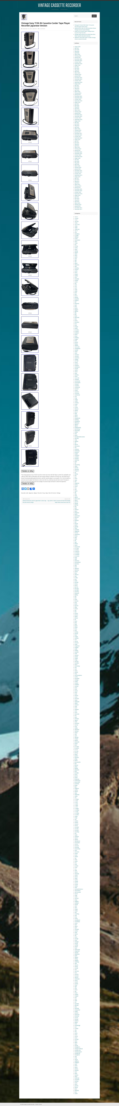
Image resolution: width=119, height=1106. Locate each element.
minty (76, 670)
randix (76, 796)
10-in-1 (76, 216)
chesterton (77, 367)
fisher (76, 478)
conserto (77, 391)
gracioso (77, 517)
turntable (77, 1003)
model (76, 681)
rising (76, 859)
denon (76, 416)
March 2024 (77, 91)
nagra (76, 700)
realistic (76, 821)
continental (77, 395)
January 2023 (78, 113)
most (76, 689)
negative (77, 709)
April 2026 (77, 52)
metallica (77, 663)
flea (75, 481)
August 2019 (77, 176)
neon (76, 711)
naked (76, 703)
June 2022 (77, 124)
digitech (76, 424)
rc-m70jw (77, 813)
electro (76, 444)
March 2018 (77, 203)
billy (75, 313)
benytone (77, 303)
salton (76, 872)
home (76, 545)
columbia (77, 379)
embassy (77, 449)
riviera (76, 861)
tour (76, 997)
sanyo (76, 878)
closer (76, 376)
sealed (76, 886)
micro (76, 664)
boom (76, 320)
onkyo (76, 732)
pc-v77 (76, 749)
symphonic (77, 954)
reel (75, 833)
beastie (76, 297)
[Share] (31, 489)
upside (76, 1022)
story (76, 940)
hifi (75, 540)
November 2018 (78, 190)
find (75, 475)
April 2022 (77, 127)
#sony (43, 493)
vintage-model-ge (79, 1048)
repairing (77, 836)
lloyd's (76, 625)
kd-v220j (77, 588)
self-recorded (78, 892)
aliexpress (77, 264)
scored (76, 884)
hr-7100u (77, 548)
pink (76, 763)
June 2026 (77, 49)
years (76, 1089)
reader (76, 816)
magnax (76, 647)
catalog (76, 359)
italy (76, 565)
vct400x (76, 1028)
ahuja (76, 255)
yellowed (77, 1090)
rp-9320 (76, 866)
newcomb (77, 714)
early (76, 440)
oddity (76, 728)
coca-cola (77, 378)
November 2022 (78, 116)
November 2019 (78, 172)
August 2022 (77, 121)
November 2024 (78, 79)
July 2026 (77, 48)
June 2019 (77, 179)
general (76, 501)
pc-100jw (77, 746)
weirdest (77, 1070)
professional (77, 780)
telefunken (77, 979)
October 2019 (78, 173)
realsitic (76, 822)
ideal (76, 559)
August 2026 (77, 46)
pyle (76, 787)
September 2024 (78, 82)
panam (76, 740)
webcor (76, 1068)
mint (76, 669)
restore (76, 844)
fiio (75, 472)
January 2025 (78, 76)
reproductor (77, 841)
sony (76, 917)
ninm (76, 717)
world (76, 1082)
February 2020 (78, 167)
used (76, 1023)
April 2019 (77, 183)
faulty (76, 466)
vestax (76, 1036)
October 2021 (78, 136)
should (76, 904)
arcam (76, 282)
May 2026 (77, 51)
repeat (76, 838)
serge (76, 895)
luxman (76, 633)
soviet (76, 923)
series (76, 896)
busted (76, 342)
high (76, 542)
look (76, 630)
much (76, 692)
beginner (77, 300)
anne (76, 277)
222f (76, 232)
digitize (76, 426)
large (76, 607)
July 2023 (77, 104)
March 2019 (77, 184)
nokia (76, 721)
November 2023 (78, 97)
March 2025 (77, 73)
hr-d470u (77, 550)
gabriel (76, 497)
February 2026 (78, 56)
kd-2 (76, 579)
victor (76, 1037)
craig (76, 398)
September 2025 (78, 63)
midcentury (77, 666)
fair (75, 463)
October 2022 (78, 117)
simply (76, 910)
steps (76, 932)
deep (76, 413)
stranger (77, 941)
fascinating (77, 464)
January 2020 (78, 169)
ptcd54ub (77, 783)
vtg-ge (76, 1059)
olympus (77, 731)
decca (76, 412)
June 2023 (77, 105)
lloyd (76, 624)
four (76, 488)
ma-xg (76, 641)
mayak (76, 658)
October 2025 (78, 62)
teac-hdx (77, 971)
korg (76, 602)
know (76, 599)
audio (76, 289)
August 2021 (77, 139)
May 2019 (77, 181)
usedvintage (77, 1025)
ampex (76, 274)
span (76, 924)
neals (76, 706)
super (76, 948)
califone (76, 345)
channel (76, 364)
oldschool (77, 729)
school (76, 883)
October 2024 (78, 80)
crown (76, 404)
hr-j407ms (77, 551)
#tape (47, 493)
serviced (76, 898)
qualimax (77, 788)
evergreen (77, 455)
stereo (76, 934)
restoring (77, 847)
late (75, 611)
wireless (76, 1075)
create (76, 401)
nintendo (77, 718)
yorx (76, 1092)
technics (76, 974)
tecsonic (77, 976)
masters (76, 655)
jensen (76, 571)
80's (76, 244)
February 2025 (78, 74)
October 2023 (78, 99)
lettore (76, 618)
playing (76, 768)
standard (77, 929)
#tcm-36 (50, 493)
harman (76, 532)
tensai (76, 980)
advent (76, 252)
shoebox (77, 903)
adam (76, 249)
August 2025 (77, 65)
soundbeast (77, 920)
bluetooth (77, 317)
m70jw (76, 636)
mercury (76, 661)
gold (76, 508)
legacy (76, 616)
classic (76, 371)
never (76, 712)
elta (75, 447)
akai (76, 260)
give (76, 506)
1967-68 (76, 221)
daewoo (76, 409)
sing (76, 912)
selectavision (78, 890)
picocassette (78, 762)
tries (76, 999)
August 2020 (77, 158)
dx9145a (77, 438)
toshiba (76, 994)
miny (76, 673)
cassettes (77, 357)
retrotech (77, 852)
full (75, 492)
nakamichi (77, 701)
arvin (76, 285)
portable (77, 773)
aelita (76, 254)
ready (76, 817)
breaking (77, 337)
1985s (76, 227)
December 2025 (78, 59)
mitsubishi (77, 678)
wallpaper (77, 1062)
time (76, 988)
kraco (76, 604)
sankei (76, 875)
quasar (76, 791)
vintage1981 (77, 1053)
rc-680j (76, 805)
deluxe (76, 415)
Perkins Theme (38, 1104)
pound (76, 776)
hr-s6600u (77, 554)
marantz (77, 652)
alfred (76, 263)
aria (75, 283)
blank (76, 316)
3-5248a (76, 235)
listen (76, 621)
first (76, 477)
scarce (76, 879)
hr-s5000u (77, 553)
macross (77, 642)
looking (76, 632)
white (76, 1073)
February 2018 (78, 204)
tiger (76, 986)
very (76, 1031)
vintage (76, 1045)
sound (76, 918)
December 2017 (78, 207)
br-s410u (77, 330)
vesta (76, 1034)
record (76, 825)
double (76, 432)
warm (76, 1065)
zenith (76, 1093)
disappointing (78, 427)
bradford (77, 333)
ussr (76, 1027)
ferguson (77, 470)
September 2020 (78, 156)
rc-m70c (76, 811)
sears (76, 887)
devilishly (77, 419)
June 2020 (77, 161)
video (76, 1041)
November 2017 (78, 209)
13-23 (76, 220)
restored (77, 845)
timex (76, 989)
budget (76, 339)
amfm (76, 271)
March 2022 (77, 128)
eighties (76, 441)
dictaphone (77, 421)
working (76, 1081)
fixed (76, 480)
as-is (76, 286)
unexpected (77, 1010)
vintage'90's (77, 1047)
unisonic (76, 1013)
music (76, 697)
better (76, 308)
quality (76, 790)
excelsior (77, 458)
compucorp (77, 387)
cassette (77, 356)
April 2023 (77, 108)
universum (77, 1014)
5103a (76, 238)
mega (76, 660)
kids (75, 596)
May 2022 (77, 125)
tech (76, 972)
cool (76, 396)
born (76, 323)
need (76, 707)
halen (76, 528)
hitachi (76, 543)
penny (76, 754)
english (76, 453)
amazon (76, 269)
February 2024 (78, 93)
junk (76, 576)
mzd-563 (77, 698)
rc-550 (76, 802)
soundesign (77, 921)
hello (76, 539)
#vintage (58, 493)
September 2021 (78, 138)
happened (77, 531)
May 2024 (77, 88)
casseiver (77, 354)
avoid (76, 291)
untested (77, 1016)
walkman (77, 1061)
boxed (76, 328)
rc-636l (76, 804)
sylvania (76, 952)
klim (76, 598)
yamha (76, 1087)
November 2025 (78, 60)
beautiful (77, 299)
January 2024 (78, 94)
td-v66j (76, 968)
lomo (76, 629)
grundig (76, 526)
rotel (76, 864)
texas (76, 985)
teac (76, 969)
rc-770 (76, 807)
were (76, 1072)
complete (77, 385)
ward (76, 1064)
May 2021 (77, 144)
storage (76, 938)
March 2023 (77, 110)
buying (76, 343)
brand (76, 334)
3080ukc (76, 237)
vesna (76, 1033)
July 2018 (77, 197)
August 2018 (77, 195)
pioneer (76, 765)
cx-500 (76, 407)
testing (76, 983)
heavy (76, 536)
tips (75, 991)
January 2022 (78, 131)
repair (76, 835)
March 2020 (77, 166)
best (76, 305)
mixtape (76, 680)
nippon (76, 720)
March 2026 (77, 54)
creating (76, 402)
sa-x (76, 869)
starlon (76, 931)
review (76, 853)
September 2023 (78, 100)
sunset (76, 946)
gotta (76, 514)
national (76, 704)
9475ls (76, 247)
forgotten (77, 483)
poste (76, 774)
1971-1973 (77, 224)
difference (77, 423)
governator (77, 515)
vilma (76, 1044)
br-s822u (77, 331)
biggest (76, 309)
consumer (77, 393)
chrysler (76, 368)
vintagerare (77, 1054)
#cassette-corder (24, 493)
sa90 (76, 870)
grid (75, 522)
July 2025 (77, 66)
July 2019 (77, 178)
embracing (77, 450)
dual (76, 433)
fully (76, 494)
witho (76, 1076)
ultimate (77, 1005)
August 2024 (77, 83)
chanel (76, 362)
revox (76, 855)
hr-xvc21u (77, 556)
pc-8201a (77, 748)
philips (76, 759)
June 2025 (77, 68)
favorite (76, 467)
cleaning (76, 374)
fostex (76, 484)
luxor (76, 635)
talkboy (76, 957)
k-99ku (76, 577)
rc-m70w (77, 814)
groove (76, 523)
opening (76, 737)
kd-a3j (76, 584)
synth (76, 955)
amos (76, 272)
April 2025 (77, 71)
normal (76, 725)
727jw (76, 243)
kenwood (77, 593)
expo (76, 461)
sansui (76, 876)
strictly (76, 943)
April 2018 (77, 201)
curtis (76, 405)
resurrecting (77, 848)
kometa (76, 601)
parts (76, 745)
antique (76, 280)
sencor (76, 893)
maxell (76, 656)
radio (76, 793)
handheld (77, 529)
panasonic (77, 742)
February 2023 (78, 111)
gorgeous (77, 512)
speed (76, 926)
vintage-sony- (78, 1050)
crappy (76, 399)
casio (76, 353)
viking (76, 1042)
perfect (76, 756)
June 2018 (77, 198)
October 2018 (78, 192)
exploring (77, 460)
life (75, 619)
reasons (76, 824)
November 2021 (78, 135)
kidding (76, 594)
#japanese (31, 493)
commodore (77, 382)
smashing (77, 913)
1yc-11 (76, 230)
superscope (77, 949)
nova (76, 726)
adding (76, 251)
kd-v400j (77, 590)
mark (76, 653)
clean (76, 373)
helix (76, 537)
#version (54, 493)
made (76, 644)
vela (76, 1030)
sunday (76, 945)
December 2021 (78, 133)
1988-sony (77, 229)
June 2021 (77, 142)
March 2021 (77, 147)
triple (76, 1000)
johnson (76, 574)
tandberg (77, 962)
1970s (76, 223)
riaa (75, 858)
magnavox (77, 646)
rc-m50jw (77, 810)
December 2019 (78, 170)
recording (77, 831)
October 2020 (78, 155)
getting (76, 505)
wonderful (77, 1079)
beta (76, 306)
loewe (76, 627)
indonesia (77, 560)
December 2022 (78, 114)
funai (76, 495)
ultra (76, 1006)
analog (76, 275)
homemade (77, 546)
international (77, 562)
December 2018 (78, 189)
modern (76, 683)
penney (76, 752)
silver (76, 907)
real (75, 819)
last (75, 610)
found (76, 486)
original (76, 738)
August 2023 (77, 102)
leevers (76, 615)
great (76, 519)
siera (76, 906)
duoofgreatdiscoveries (80, 436)
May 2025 (77, 70)
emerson (77, 452)
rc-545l (76, 800)
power (76, 777)
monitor (76, 686)
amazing (77, 268)
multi (76, 694)
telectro (76, 977)
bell (75, 302)
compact (77, 384)
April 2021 (77, 145)
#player (35, 493)
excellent (77, 457)
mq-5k (76, 690)
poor (76, 771)
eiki (75, 443)
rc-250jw (77, 799)
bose (76, 325)
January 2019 (78, 187)
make (76, 649)
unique (76, 1011)
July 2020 (77, 159)
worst (76, 1084)
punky (76, 785)
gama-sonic (77, 498)
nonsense (77, 723)
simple (76, 909)
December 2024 (78, 77)
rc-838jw (77, 808)
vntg (76, 1058)
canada (76, 350)
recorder (77, 828)
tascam (76, 965)
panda (76, 743)
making (76, 650)
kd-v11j (76, 587)
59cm (76, 241)
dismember (77, 430)
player (76, 766)
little (76, 622)
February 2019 (78, 186)
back (76, 292)
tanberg (76, 960)
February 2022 (78, 130)
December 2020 (78, 152)
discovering (77, 429)
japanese (77, 568)
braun (76, 336)
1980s (76, 226)
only (76, 734)
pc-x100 (76, 751)
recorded (77, 827)
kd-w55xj (77, 591)
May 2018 (77, 200)
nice (76, 715)
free (76, 489)
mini (76, 667)
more (76, 687)
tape (76, 963)
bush (76, 340)
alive (76, 266)
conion (76, 390)
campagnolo (77, 348)
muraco (76, 695)
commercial (77, 381)
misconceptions (78, 675)
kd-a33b (76, 582)
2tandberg (77, 234)
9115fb (76, 246)
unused (76, 1017)
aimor (76, 257)
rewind (76, 856)
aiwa (76, 258)
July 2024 (77, 85)
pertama (77, 757)
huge (76, 557)
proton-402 (77, 782)
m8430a (76, 638)
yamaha (76, 1085)
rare (76, 797)
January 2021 (78, 150)
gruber (76, 525)
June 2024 (77, 87)
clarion (76, 370)
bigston (76, 311)
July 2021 (77, 141)
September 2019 (78, 175)
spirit (76, 927)
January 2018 (78, 206)
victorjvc (77, 1039)
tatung (76, 966)
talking (76, 958)
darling (76, 410)
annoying (77, 278)
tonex (76, 993)
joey (76, 573)
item (76, 567)
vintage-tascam (78, 1051)
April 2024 (77, 90)
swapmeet (77, 951)
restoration (77, 842)
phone (76, 760)
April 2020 (77, 164)
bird (75, 314)
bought (76, 326)
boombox (77, 322)
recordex (77, 830)
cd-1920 (76, 360)
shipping (76, 901)
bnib (76, 319)
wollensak (77, 1078)
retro (76, 850)
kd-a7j (76, 585)
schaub (76, 881)
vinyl (76, 1056)
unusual (76, 1019)
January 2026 (78, 57)
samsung (77, 873)
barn (76, 294)
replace (76, 839)
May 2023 (77, 107)
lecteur (76, 613)
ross (76, 862)
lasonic (76, 608)
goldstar (76, 509)
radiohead (77, 794)
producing (77, 779)
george (76, 503)
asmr (76, 288)
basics (76, 295)
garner (76, 500)
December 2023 (78, 96)
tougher (76, 996)
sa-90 (76, 867)
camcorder (77, 347)
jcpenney (77, 570)
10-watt (76, 218)
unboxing (77, 1008)
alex (76, 261)
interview (77, 563)
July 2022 (77, 122)
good (76, 511)
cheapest (77, 365)
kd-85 (76, 580)
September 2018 (78, 193)
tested (76, 982)
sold (76, 915)
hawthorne (77, 534)
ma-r (76, 639)
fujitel (76, 491)
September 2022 (78, 119)
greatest (77, 520)
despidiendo (77, 418)
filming (76, 474)
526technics (77, 240)
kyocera (76, 605)
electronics (77, 446)
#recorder (40, 493)
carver (76, 351)
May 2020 (77, 162)
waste (76, 1067)
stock (76, 937)
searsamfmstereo (79, 889)
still (75, 935)
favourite (77, 469)
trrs (75, 1002)
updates (76, 1020)
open (76, 735)
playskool (77, 769)
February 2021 (78, 148)
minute (76, 672)
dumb (76, 435)
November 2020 (78, 153)
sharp (76, 900)
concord (76, 388)
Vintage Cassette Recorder (59, 6)
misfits (76, 677)
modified (77, 684)
